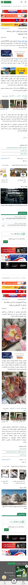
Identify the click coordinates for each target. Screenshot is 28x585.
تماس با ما (18, 564)
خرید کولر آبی (24, 151)
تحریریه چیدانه (20, 158)
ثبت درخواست (7, 2)
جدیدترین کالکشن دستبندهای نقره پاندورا (17, 148)
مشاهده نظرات (4, 28)
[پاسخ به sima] (3, 219)
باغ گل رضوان (23, 154)
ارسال (5, 242)
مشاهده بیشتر (5, 96)
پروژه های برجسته (22, 28)
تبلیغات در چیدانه (11, 564)
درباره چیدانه (24, 564)
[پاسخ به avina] (3, 226)
